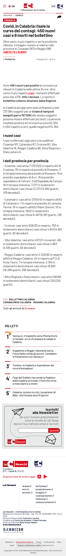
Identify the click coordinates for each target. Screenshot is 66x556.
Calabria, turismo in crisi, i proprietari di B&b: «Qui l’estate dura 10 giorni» (34, 394)
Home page (7, 15)
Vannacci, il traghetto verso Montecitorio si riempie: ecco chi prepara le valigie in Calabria (35, 338)
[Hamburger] (4, 6)
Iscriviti (54, 430)
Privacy (39, 542)
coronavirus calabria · (18, 302)
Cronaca (19, 15)
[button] (59, 17)
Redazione (9, 542)
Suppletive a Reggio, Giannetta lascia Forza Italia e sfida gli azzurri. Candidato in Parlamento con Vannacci (35, 353)
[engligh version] (10, 6)
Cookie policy (49, 542)
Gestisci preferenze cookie (29, 545)
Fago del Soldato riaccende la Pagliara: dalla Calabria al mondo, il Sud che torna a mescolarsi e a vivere (34, 380)
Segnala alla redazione (24, 542)
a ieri (31, 93)
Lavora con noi (48, 545)
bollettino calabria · (22, 299)
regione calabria (44, 302)
